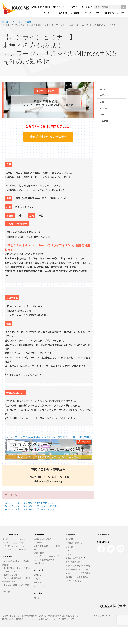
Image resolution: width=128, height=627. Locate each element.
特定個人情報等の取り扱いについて (63, 615)
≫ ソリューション (10, 534)
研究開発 (74, 12)
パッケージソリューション (13, 542)
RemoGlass (39, 562)
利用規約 (19, 619)
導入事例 (62, 12)
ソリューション (46, 12)
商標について (8, 619)
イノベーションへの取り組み (78, 573)
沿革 (67, 550)
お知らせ (104, 95)
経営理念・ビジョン (74, 543)
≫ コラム (38, 593)
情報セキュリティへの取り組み (79, 565)
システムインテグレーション (14, 549)
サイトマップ (31, 619)
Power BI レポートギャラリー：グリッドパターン (29, 509)
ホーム (32, 12)
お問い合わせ (62, 6)
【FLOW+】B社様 (9, 574)
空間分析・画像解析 (42, 539)
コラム (98, 12)
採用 (119, 12)
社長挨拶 (69, 546)
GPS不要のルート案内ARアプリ (47, 556)
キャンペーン (106, 108)
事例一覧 (6, 591)
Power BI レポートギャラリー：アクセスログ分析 (29, 503)
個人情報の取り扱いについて (34, 615)
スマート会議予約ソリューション (48, 559)
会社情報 (109, 12)
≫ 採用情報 (102, 534)
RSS (72, 619)
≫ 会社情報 (70, 534)
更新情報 (104, 121)
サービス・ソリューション (13, 539)
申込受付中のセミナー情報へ (48, 136)
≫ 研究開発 (39, 534)
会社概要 (69, 539)
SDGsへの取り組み (73, 580)
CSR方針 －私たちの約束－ (78, 576)
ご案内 (28, 22)
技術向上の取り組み (74, 558)
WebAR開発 (39, 552)
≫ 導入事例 (7, 556)
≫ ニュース (39, 570)
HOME (5, 22)
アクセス (69, 554)
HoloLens (38, 542)
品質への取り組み (73, 561)
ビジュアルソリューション (13, 546)
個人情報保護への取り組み (77, 569)
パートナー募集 (82, 6)
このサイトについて (10, 615)
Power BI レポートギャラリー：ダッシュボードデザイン (33, 506)
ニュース (87, 12)
